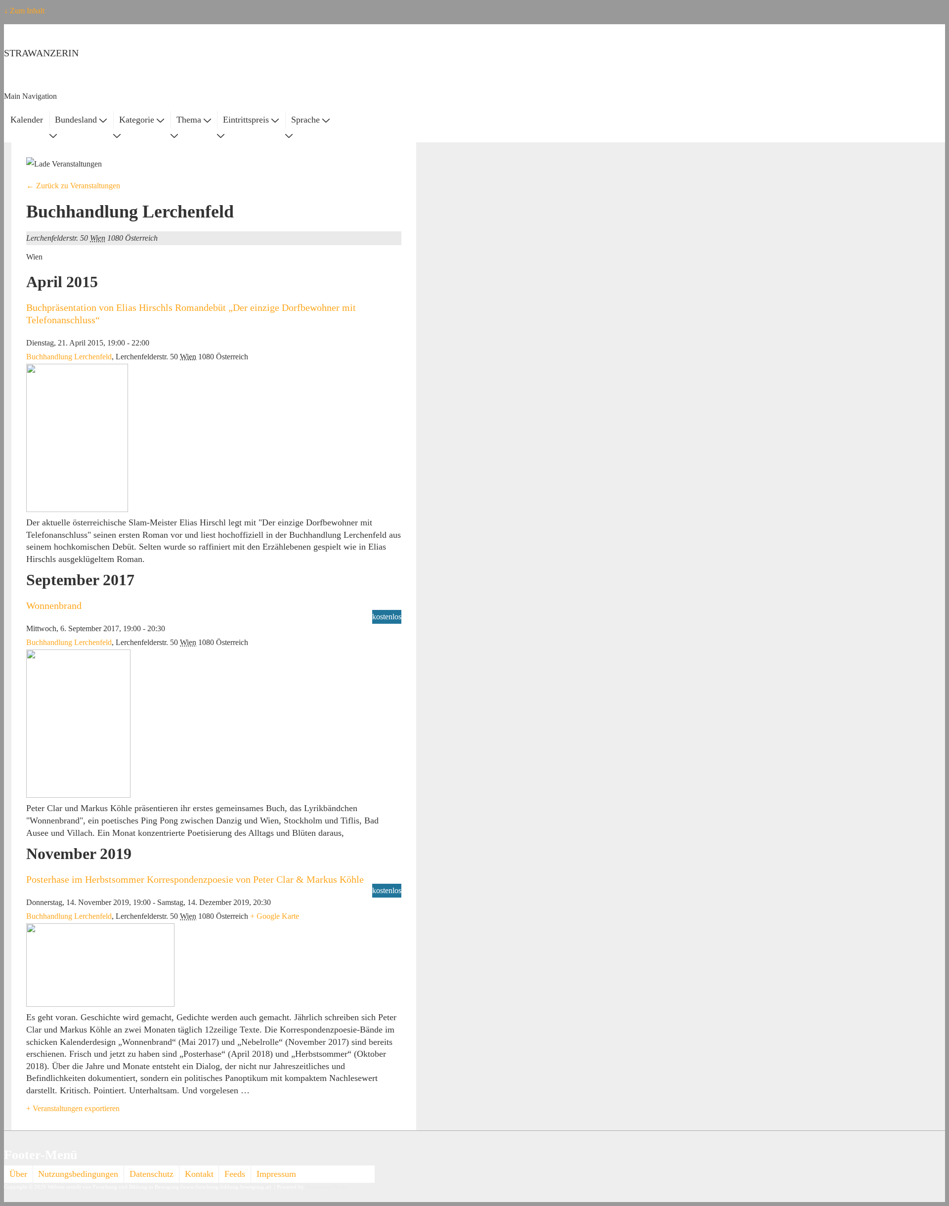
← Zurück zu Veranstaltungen (73, 185)
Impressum (276, 1174)
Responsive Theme (326, 1187)
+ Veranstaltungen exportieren (73, 1108)
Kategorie (136, 120)
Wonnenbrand (54, 605)
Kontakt (199, 1174)
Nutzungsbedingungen (78, 1174)
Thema (188, 120)
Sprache (305, 120)
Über (18, 1174)
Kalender (26, 120)
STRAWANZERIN (41, 52)
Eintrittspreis (246, 120)
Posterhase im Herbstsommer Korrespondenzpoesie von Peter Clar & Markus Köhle (195, 879)
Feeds (234, 1174)
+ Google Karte (274, 916)
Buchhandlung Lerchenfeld (69, 356)
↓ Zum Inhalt (24, 10)
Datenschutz (151, 1174)
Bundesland (76, 120)
